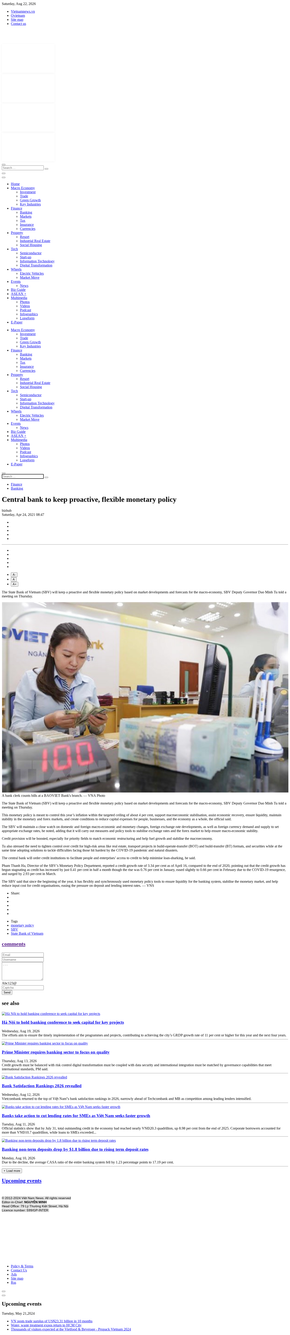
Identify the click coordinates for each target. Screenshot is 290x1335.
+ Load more (12, 1170)
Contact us (18, 24)
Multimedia (19, 298)
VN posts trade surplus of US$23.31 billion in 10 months (51, 1321)
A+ (15, 584)
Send (7, 992)
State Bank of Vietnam (27, 933)
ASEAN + (18, 294)
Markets (25, 216)
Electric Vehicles (32, 273)
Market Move (29, 277)
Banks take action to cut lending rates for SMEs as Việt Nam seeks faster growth (76, 1115)
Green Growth (30, 200)
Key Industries (30, 204)
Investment (28, 192)
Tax (22, 220)
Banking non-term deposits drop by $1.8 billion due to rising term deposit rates (75, 1149)
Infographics (29, 314)
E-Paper (16, 322)
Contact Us (19, 1270)
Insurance (27, 224)
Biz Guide (18, 290)
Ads (14, 1274)
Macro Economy (23, 188)
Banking (26, 212)
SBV (14, 929)
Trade (24, 196)
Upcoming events (21, 1181)
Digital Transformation (36, 265)
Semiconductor (30, 253)
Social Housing (31, 245)
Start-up (25, 257)
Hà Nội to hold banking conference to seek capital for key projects (63, 1022)
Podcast (25, 310)
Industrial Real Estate (35, 241)
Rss (13, 1282)
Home (15, 184)
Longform (27, 318)
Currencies (27, 229)
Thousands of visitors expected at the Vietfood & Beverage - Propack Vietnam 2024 (71, 1329)
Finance (16, 208)
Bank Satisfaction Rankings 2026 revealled (42, 1085)
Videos (25, 306)
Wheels (16, 269)
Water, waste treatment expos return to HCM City (46, 1325)
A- (14, 574)
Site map (17, 19)
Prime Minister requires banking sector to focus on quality (56, 1052)
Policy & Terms (22, 1266)
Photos (25, 302)
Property (17, 233)
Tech (14, 249)
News (24, 286)
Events (16, 281)
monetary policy (22, 925)
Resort (24, 237)
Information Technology (37, 261)
